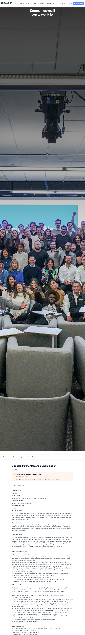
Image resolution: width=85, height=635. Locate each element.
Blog (59, 3)
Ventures (36, 3)
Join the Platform (78, 3)
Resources (64, 3)
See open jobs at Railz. (22, 476)
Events (55, 3)
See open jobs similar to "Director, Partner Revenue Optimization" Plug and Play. (38, 479)
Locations (49, 3)
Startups (22, 3)
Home (17, 3)
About (70, 3)
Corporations (29, 3)
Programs (42, 3)
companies (19, 457)
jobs (7, 457)
